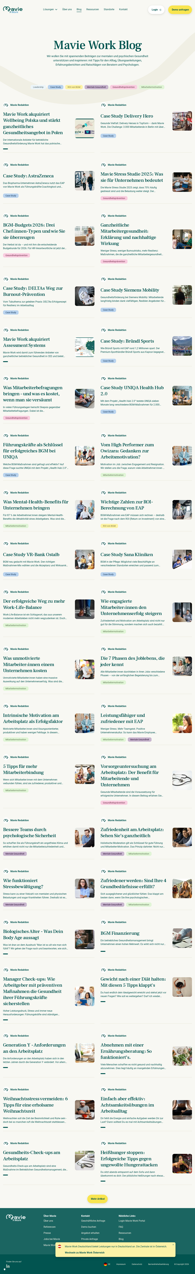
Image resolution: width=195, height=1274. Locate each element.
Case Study (55, 87)
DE (109, 1264)
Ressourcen (92, 9)
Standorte (109, 9)
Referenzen (50, 1226)
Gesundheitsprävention (124, 87)
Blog (79, 9)
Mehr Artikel (98, 1198)
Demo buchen (88, 1226)
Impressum (121, 1264)
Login (155, 9)
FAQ (121, 1226)
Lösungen (48, 9)
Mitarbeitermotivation (151, 87)
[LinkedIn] (8, 1266)
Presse (47, 1233)
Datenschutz (137, 1264)
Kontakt (123, 9)
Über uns (67, 9)
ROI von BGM (74, 87)
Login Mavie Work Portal (132, 1220)
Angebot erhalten (90, 1233)
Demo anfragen (180, 9)
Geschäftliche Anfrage (93, 1220)
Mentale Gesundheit (96, 87)
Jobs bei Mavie (52, 1239)
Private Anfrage (89, 1239)
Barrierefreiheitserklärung (158, 1264)
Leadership (38, 87)
